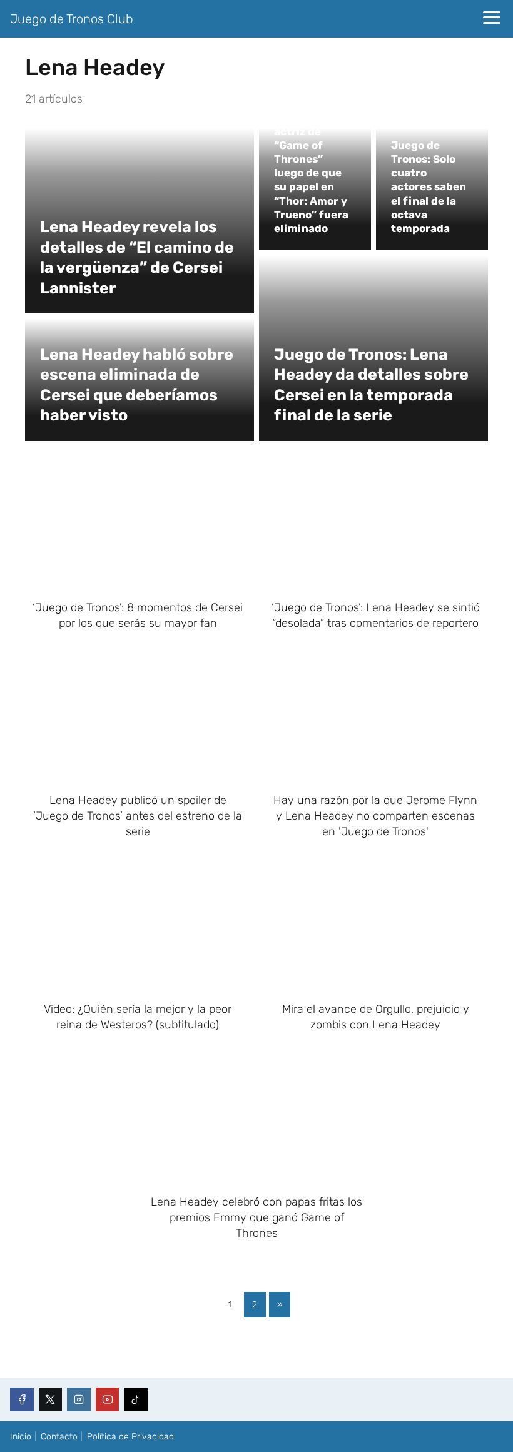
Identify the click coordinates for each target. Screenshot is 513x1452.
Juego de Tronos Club (71, 18)
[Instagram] (79, 1399)
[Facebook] (22, 1399)
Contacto (59, 1436)
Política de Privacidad (130, 1436)
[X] (51, 1399)
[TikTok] (136, 1399)
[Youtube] (107, 1399)
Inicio (20, 1436)
